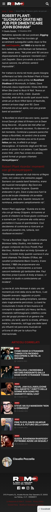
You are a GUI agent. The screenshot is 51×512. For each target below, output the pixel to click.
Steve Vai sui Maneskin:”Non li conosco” (31, 407)
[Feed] (32, 488)
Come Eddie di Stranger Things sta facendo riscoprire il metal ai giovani (28, 354)
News (11, 11)
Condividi (45, 509)
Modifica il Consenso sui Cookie (31, 505)
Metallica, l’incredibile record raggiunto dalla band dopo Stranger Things (31, 372)
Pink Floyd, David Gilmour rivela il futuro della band (31, 423)
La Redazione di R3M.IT (15, 501)
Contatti (29, 501)
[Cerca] (47, 3)
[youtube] (23, 488)
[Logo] (15, 3)
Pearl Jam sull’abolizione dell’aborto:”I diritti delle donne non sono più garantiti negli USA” (30, 390)
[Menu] (3, 3)
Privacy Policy (38, 501)
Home (4, 11)
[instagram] (27, 488)
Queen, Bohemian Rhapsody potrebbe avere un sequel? (31, 439)
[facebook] (18, 488)
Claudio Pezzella (10, 31)
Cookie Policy (13, 505)
